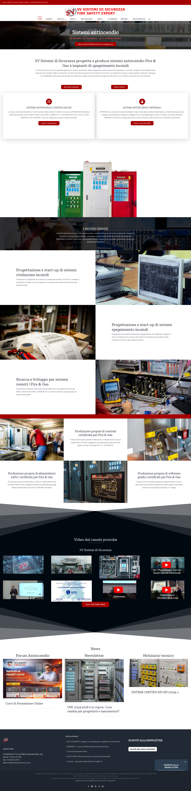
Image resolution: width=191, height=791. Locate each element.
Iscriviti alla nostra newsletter (142, 749)
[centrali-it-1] (95, 160)
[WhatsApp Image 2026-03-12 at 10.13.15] (119, 556)
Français (15, 2)
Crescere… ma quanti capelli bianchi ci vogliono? (84, 761)
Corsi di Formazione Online (24, 703)
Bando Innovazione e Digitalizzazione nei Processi (91, 781)
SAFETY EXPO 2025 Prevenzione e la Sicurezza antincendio (88, 756)
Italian (4, 2)
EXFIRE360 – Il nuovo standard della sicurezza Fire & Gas (88, 746)
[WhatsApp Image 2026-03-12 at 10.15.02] (23, 581)
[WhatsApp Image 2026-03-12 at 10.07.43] (23, 556)
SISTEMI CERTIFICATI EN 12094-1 (155, 692)
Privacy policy (111, 781)
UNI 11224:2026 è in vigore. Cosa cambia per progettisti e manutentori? (93, 741)
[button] (149, 19)
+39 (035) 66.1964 (12, 760)
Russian (27, 2)
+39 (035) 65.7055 (15, 757)
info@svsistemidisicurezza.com (39, 2)
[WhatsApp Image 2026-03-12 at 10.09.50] (71, 556)
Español (21, 2)
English (10, 2)
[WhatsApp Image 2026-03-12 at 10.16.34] (71, 581)
